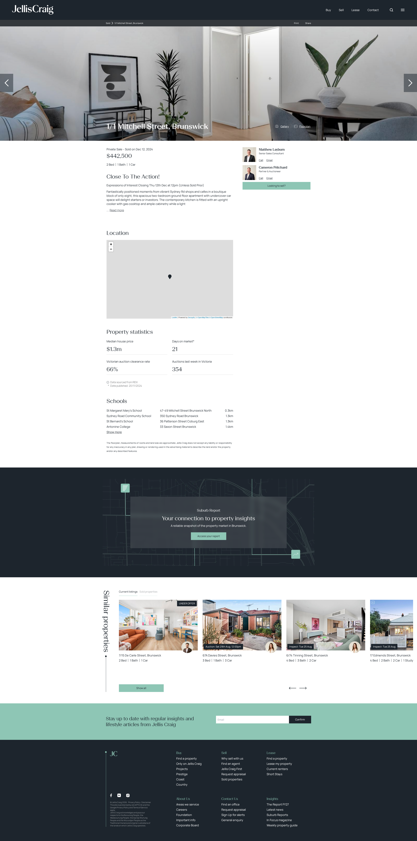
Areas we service (187, 804)
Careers (181, 810)
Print (296, 23)
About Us (183, 799)
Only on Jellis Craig (189, 764)
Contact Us (229, 799)
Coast (180, 779)
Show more (114, 432)
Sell (341, 10)
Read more (117, 210)
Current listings (128, 591)
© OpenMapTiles (202, 317)
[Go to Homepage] (32, 10)
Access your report (208, 536)
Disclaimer (146, 802)
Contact (373, 10)
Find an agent (230, 764)
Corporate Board (187, 825)
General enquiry (232, 820)
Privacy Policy (134, 802)
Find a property (186, 758)
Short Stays (274, 774)
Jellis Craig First (231, 769)
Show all (141, 688)
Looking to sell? (276, 185)
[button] (170, 276)
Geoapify (191, 317)
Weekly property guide (282, 825)
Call (261, 160)
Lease (356, 10)
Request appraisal (233, 774)
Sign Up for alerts (233, 815)
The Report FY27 (278, 804)
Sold (108, 23)
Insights (272, 799)
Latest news (275, 810)
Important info (185, 820)
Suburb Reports (277, 815)
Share (308, 23)
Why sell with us (232, 758)
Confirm (300, 719)
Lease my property (279, 764)
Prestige (182, 774)
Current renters (277, 769)
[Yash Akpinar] (187, 647)
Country (181, 784)
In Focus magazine (279, 820)
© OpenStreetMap (216, 317)
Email (269, 160)
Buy (328, 10)
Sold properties (148, 591)
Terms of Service (140, 807)
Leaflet (174, 317)
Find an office (230, 804)
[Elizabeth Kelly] (271, 647)
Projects (182, 769)
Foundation (184, 815)
